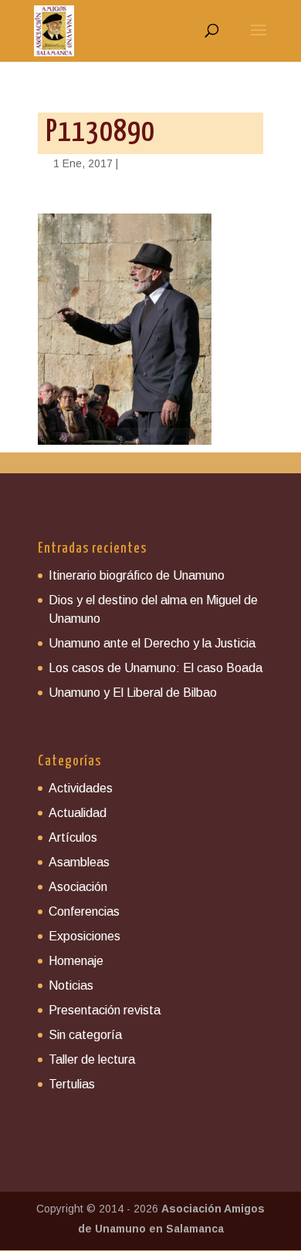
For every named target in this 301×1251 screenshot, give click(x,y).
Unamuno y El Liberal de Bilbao (133, 692)
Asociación (78, 886)
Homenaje (76, 960)
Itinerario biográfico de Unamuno (137, 575)
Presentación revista (105, 1010)
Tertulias (72, 1084)
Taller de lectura (92, 1059)
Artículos (73, 837)
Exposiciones (84, 936)
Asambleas (79, 862)
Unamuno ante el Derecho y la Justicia (152, 643)
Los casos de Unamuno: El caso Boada (155, 667)
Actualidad (78, 812)
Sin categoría (85, 1034)
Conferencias (84, 911)
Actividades (81, 788)
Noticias (71, 985)
